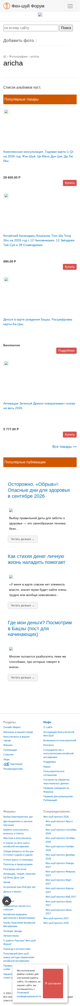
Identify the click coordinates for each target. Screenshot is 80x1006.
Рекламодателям (13, 769)
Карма (46, 766)
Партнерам (16, 764)
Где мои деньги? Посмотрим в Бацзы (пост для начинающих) (40, 628)
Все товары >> (64, 447)
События (8, 754)
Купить (70, 182)
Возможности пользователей (59, 740)
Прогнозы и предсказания (17, 864)
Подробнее (66, 350)
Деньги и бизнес (12, 891)
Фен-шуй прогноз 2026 (56, 816)
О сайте (47, 727)
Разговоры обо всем (14, 869)
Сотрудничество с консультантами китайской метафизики (58, 753)
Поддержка (49, 761)
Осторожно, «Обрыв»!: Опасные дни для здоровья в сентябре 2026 (39, 490)
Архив (6, 882)
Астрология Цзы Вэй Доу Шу (19, 887)
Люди (6, 759)
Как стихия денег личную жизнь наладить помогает (36, 559)
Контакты (48, 745)
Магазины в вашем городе (18, 732)
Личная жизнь (11, 935)
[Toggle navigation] (70, 6)
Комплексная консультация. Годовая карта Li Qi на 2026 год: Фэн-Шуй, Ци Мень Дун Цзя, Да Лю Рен (38, 156)
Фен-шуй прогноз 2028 (56, 923)
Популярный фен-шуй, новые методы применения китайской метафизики (18, 957)
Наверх (6, 901)
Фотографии (18, 56)
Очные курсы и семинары (18, 859)
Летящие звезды (12, 931)
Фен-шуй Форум (27, 6)
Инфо (47, 722)
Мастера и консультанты (17, 838)
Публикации (10, 750)
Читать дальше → (23, 539)
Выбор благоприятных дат (18, 816)
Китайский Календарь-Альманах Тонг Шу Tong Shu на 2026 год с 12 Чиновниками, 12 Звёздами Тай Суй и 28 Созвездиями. (38, 240)
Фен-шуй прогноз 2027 (56, 918)
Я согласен (53, 983)
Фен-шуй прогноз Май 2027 (61, 896)
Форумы (8, 745)
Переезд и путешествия (16, 949)
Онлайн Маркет (12, 727)
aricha (34, 56)
